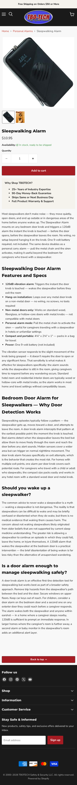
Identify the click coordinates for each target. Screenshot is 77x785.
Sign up (55, 740)
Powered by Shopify (38, 778)
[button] (8, 117)
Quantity (6, 150)
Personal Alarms (23, 31)
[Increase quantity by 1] (33, 158)
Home (5, 31)
